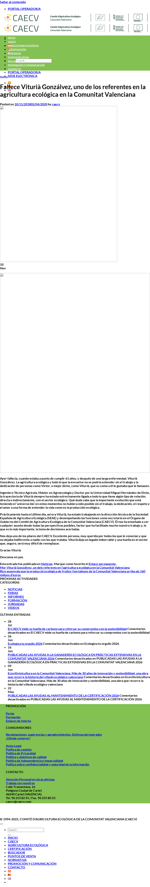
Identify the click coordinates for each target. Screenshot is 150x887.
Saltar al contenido (13, 2)
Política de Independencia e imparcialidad (34, 760)
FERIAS (13, 593)
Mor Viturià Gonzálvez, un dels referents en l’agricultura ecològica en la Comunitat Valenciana (65, 567)
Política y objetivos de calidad (26, 757)
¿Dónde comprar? (18, 738)
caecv (56, 104)
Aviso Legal (13, 746)
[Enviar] (9, 835)
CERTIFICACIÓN (17, 49)
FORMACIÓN (17, 600)
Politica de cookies (19, 749)
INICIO (11, 37)
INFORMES (16, 596)
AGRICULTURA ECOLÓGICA (23, 45)
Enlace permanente (102, 564)
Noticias (4, 76)
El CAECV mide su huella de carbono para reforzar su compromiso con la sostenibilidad (67, 629)
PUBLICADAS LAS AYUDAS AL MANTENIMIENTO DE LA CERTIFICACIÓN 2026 (63, 695)
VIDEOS (13, 607)
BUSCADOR (14, 53)
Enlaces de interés (18, 721)
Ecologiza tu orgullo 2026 (25, 643)
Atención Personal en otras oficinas (30, 779)
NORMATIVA (15, 61)
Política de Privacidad (21, 753)
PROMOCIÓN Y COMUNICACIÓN (26, 65)
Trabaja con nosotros (20, 783)
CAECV (12, 41)
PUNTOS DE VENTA (18, 57)
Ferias (10, 713)
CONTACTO (14, 68)
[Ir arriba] (1, 824)
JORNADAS (16, 604)
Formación (13, 717)
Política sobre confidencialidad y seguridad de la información (47, 764)
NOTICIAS (15, 589)
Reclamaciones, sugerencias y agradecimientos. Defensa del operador (54, 734)
